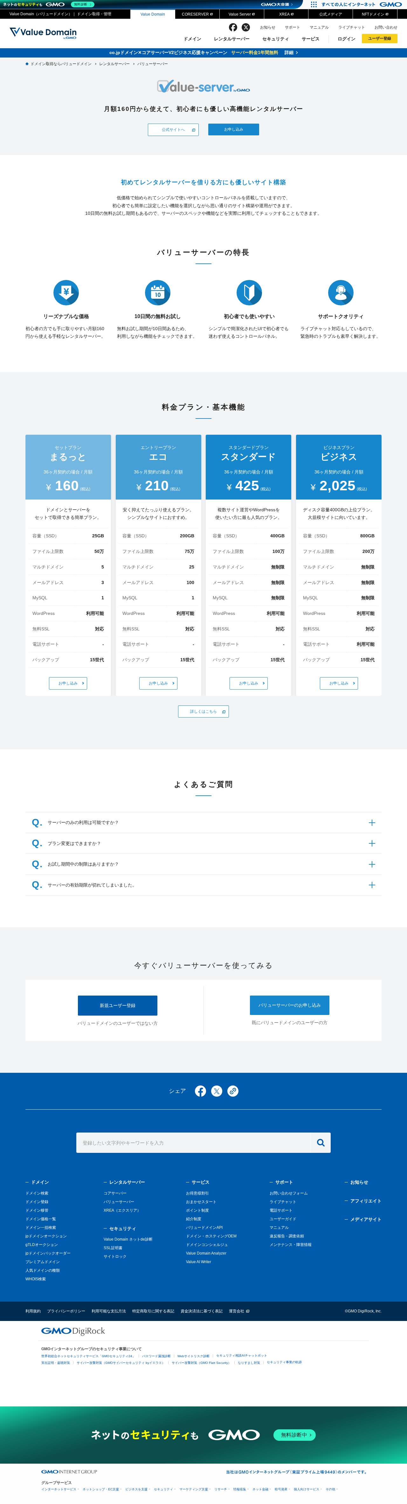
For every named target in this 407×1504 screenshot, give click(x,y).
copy (232, 1091)
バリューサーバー (119, 1202)
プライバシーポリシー (66, 1311)
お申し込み (233, 129)
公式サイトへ (173, 129)
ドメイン (192, 38)
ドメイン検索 (36, 1193)
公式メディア (330, 14)
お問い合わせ (386, 27)
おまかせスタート (201, 1202)
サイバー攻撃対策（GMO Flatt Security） (201, 1362)
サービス (311, 38)
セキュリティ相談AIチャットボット (241, 1355)
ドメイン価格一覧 (40, 1219)
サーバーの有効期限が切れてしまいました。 (92, 885)
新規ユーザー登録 (117, 1005)
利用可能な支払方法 (109, 1311)
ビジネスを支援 (136, 1489)
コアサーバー (115, 1193)
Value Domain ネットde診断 (128, 1239)
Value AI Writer (198, 1262)
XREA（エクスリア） (122, 1210)
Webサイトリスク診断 (193, 1356)
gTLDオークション (41, 1244)
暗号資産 (281, 1489)
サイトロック (115, 1256)
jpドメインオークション (46, 1236)
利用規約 (33, 1311)
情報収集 (239, 1489)
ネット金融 (260, 1489)
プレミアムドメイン (42, 1262)
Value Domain (153, 14)
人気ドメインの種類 (42, 1270)
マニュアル (319, 27)
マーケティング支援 (193, 1489)
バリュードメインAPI (204, 1227)
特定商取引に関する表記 (153, 1311)
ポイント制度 (197, 1210)
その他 (330, 1489)
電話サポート (281, 1210)
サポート (292, 27)
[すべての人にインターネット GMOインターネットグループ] (362, 4)
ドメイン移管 (36, 1210)
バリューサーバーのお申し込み (290, 1005)
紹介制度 (193, 1219)
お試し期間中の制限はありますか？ (83, 864)
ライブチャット (351, 27)
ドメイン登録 (36, 1202)
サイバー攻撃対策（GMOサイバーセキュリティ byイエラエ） (121, 1362)
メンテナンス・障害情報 (291, 1244)
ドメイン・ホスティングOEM (211, 1236)
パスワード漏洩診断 (156, 1356)
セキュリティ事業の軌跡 (284, 1362)
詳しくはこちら (203, 711)
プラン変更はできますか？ (74, 843)
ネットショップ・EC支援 (101, 1489)
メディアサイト (366, 1219)
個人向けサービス (306, 1489)
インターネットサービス (58, 1489)
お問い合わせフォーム (289, 1193)
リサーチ (220, 1489)
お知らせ (267, 27)
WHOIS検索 (35, 1279)
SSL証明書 (113, 1248)
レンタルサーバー (232, 38)
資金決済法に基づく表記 (202, 1311)
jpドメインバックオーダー (48, 1253)
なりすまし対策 (249, 1362)
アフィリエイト (366, 1200)
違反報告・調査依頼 (287, 1236)
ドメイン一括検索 (40, 1227)
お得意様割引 (197, 1193)
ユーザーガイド (283, 1219)
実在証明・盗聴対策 (55, 1362)
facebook (233, 27)
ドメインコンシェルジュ (207, 1244)
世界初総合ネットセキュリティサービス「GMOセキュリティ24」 (88, 1356)
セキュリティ (275, 38)
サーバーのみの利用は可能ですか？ (83, 822)
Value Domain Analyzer (206, 1253)
